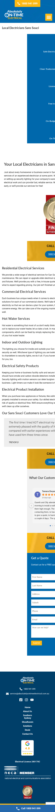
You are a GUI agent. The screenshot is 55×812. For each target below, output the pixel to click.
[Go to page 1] (52, 525)
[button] (48, 17)
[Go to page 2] (54, 525)
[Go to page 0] (50, 525)
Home (27, 707)
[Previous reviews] (31, 505)
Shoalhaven (27, 722)
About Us (27, 711)
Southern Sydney (27, 716)
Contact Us (27, 734)
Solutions (27, 726)
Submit (36, 643)
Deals (27, 730)
